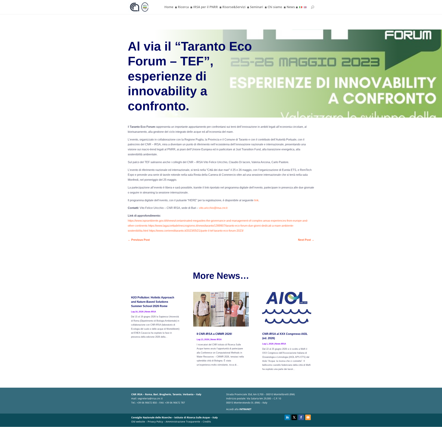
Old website (138, 421)
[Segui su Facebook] (301, 417)
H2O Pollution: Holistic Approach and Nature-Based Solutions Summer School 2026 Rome (152, 302)
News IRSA (150, 311)
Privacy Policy (155, 421)
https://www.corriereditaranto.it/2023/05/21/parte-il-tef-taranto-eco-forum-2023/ (196, 230)
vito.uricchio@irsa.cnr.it (213, 207)
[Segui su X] (294, 417)
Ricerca (182, 7)
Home (168, 7)
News (291, 7)
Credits (207, 421)
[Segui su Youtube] (308, 417)
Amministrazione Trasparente (183, 421)
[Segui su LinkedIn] (287, 417)
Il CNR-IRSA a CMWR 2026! (214, 333)
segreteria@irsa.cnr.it (150, 398)
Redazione (141, 22)
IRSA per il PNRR (204, 7)
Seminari (255, 7)
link (256, 200)
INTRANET (245, 409)
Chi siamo (273, 7)
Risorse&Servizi (232, 7)
